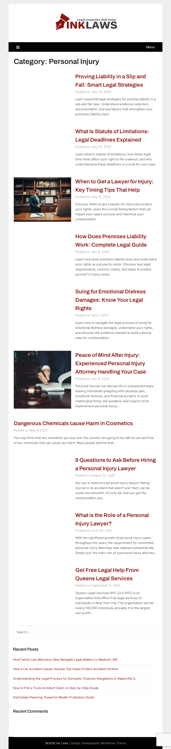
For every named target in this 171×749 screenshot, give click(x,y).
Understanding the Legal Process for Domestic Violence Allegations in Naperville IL (74, 679)
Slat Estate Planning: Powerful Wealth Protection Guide (53, 697)
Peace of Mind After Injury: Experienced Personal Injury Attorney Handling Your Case (110, 363)
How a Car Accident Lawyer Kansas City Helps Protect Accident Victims (65, 669)
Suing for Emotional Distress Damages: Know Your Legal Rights (110, 300)
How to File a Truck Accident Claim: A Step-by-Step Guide (56, 688)
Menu (150, 47)
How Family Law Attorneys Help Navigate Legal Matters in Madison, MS (65, 660)
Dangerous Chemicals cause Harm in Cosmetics (73, 423)
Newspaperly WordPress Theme (104, 743)
